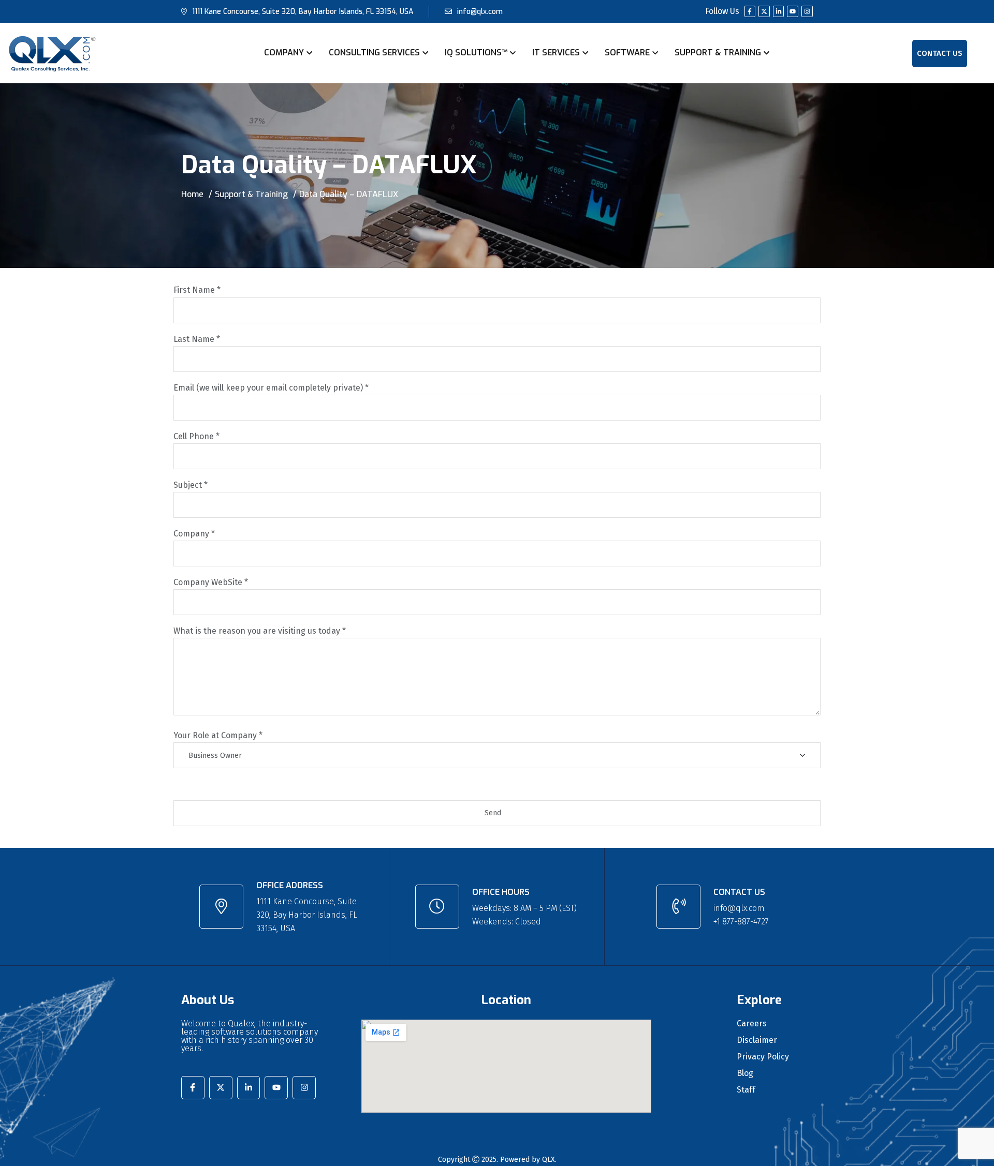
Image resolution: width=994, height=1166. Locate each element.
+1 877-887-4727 (741, 921)
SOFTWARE (627, 52)
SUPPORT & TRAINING (718, 52)
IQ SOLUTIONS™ (476, 52)
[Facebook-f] (750, 11)
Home (192, 194)
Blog (745, 1073)
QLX (548, 1159)
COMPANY (284, 52)
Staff (746, 1090)
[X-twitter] (764, 11)
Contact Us (939, 53)
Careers (752, 1024)
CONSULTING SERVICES (374, 52)
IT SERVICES (556, 52)
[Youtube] (792, 11)
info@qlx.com (480, 12)
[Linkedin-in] (778, 11)
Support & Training (251, 194)
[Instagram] (807, 11)
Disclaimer (757, 1040)
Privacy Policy (763, 1057)
